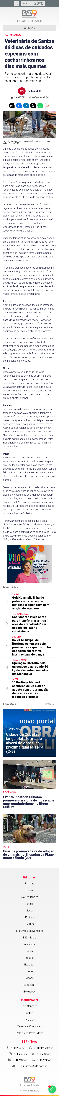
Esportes (29, 964)
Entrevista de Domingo (29, 930)
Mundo (29, 910)
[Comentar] (47, 105)
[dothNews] (33, 1090)
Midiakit (29, 1019)
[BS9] (29, 1081)
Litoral (29, 890)
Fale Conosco (29, 1006)
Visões (30, 978)
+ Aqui (29, 971)
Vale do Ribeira (29, 897)
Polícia (30, 951)
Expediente (29, 984)
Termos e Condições (29, 1026)
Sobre (29, 1012)
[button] (29, 28)
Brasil (29, 903)
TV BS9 (29, 924)
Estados (29, 957)
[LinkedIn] (26, 105)
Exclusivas (29, 991)
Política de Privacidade (29, 1033)
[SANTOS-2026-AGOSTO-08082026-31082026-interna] (29, 564)
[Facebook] (19, 105)
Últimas (29, 883)
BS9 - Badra (29, 937)
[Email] (12, 105)
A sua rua (29, 944)
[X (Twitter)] (33, 105)
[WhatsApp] (40, 105)
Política (29, 917)
